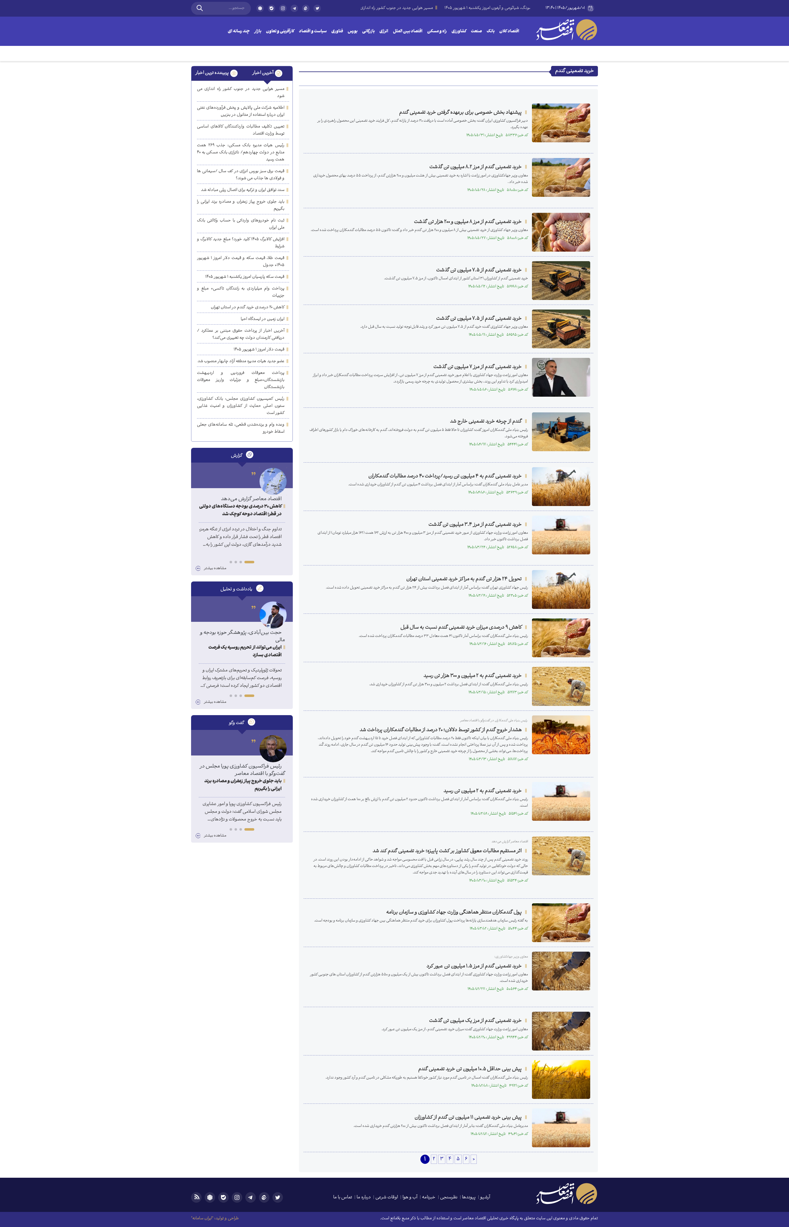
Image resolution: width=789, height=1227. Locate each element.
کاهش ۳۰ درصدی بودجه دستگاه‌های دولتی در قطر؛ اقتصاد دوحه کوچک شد (240, 510)
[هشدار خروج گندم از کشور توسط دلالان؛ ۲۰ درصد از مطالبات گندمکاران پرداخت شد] (561, 734)
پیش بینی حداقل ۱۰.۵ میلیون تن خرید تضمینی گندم (470, 1069)
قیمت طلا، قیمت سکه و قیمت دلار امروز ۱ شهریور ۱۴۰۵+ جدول (240, 262)
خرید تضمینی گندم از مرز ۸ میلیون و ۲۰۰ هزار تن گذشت (468, 221)
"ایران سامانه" (202, 1218)
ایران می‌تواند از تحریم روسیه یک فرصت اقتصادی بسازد (245, 651)
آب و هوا (410, 1197)
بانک (491, 31)
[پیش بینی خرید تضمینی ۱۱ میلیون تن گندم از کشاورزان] (561, 1127)
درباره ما (364, 1197)
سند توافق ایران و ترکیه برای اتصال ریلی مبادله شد (242, 190)
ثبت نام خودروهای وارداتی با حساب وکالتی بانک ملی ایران (240, 224)
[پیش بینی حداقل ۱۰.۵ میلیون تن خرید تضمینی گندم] (561, 1079)
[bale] (271, 8)
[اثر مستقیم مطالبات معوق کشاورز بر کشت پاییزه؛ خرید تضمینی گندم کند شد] (561, 855)
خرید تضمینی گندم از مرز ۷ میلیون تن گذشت (477, 366)
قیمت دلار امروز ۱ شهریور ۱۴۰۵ (259, 349)
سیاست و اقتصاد (313, 31)
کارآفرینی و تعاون (280, 31)
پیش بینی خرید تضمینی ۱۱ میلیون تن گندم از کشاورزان (468, 1117)
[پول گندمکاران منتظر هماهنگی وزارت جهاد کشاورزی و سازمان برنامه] (561, 922)
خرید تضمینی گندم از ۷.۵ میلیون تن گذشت (479, 270)
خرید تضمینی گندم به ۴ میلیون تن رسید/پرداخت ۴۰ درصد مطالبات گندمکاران (445, 476)
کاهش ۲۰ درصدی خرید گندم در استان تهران (247, 307)
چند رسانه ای (239, 31)
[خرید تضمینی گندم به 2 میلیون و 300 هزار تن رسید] (561, 686)
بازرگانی (368, 31)
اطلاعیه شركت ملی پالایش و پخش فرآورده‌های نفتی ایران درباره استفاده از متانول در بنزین (240, 111)
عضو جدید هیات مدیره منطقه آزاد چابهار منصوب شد (241, 361)
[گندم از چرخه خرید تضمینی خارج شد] (561, 431)
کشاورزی (459, 31)
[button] (249, 562)
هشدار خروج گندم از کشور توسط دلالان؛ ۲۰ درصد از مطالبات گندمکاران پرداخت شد (441, 730)
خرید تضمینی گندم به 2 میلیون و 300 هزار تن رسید (472, 675)
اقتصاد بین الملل (408, 31)
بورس (353, 31)
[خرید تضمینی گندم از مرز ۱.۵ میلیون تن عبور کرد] (561, 971)
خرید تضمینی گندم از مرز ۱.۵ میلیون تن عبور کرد (474, 966)
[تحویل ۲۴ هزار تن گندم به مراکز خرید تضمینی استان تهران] (561, 589)
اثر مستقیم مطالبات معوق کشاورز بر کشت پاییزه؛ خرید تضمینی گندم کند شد (447, 851)
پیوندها (469, 1197)
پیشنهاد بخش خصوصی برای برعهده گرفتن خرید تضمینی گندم (460, 112)
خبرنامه (428, 1197)
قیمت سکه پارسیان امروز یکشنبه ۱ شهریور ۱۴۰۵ (244, 277)
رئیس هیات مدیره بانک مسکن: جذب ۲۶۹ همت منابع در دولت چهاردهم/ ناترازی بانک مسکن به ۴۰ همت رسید (240, 152)
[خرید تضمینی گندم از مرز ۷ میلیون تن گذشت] (561, 377)
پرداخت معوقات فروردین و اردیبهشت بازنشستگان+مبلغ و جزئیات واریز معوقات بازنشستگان (240, 380)
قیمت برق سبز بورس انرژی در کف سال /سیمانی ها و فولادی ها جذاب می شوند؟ (240, 175)
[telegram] (294, 8)
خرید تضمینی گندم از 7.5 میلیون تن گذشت (479, 318)
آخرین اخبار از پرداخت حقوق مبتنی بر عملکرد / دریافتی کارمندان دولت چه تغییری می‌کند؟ (240, 334)
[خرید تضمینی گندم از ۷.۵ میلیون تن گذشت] (561, 280)
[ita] (305, 8)
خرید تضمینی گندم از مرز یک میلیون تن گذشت (475, 1020)
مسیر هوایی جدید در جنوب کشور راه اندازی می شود (240, 93)
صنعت (476, 31)
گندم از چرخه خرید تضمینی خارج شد (486, 421)
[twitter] (317, 10)
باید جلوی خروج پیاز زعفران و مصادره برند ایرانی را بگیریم (240, 205)
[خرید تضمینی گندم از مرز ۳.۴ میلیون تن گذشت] (561, 535)
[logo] (566, 29)
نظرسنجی (448, 1197)
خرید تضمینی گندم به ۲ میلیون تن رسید (483, 791)
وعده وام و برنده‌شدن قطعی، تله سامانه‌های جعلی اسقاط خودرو (240, 428)
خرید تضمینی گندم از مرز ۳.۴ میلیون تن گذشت (475, 524)
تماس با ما (342, 1197)
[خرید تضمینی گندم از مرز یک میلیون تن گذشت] (561, 1031)
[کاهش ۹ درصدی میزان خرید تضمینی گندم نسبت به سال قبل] (561, 637)
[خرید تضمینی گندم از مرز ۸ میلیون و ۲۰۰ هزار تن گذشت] (561, 232)
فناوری (337, 31)
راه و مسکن (437, 31)
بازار (257, 31)
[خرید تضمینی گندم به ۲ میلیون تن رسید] (561, 801)
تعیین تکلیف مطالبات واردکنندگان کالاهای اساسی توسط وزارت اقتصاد (240, 130)
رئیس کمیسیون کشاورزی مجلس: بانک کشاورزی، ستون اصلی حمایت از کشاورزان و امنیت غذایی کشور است (240, 406)
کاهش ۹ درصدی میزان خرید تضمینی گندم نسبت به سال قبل (461, 627)
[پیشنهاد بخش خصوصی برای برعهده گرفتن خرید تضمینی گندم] (561, 122)
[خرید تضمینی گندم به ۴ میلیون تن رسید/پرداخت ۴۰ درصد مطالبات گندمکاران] (561, 486)
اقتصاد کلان (509, 31)
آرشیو (485, 1197)
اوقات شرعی (386, 1197)
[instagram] (283, 8)
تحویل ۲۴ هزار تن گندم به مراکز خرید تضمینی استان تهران (464, 579)
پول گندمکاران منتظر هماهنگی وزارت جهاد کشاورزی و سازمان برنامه (454, 912)
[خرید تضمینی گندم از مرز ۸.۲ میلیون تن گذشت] (561, 177)
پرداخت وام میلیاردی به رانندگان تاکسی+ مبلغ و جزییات (240, 292)
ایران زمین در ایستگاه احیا (262, 319)
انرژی (383, 31)
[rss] (196, 1197)
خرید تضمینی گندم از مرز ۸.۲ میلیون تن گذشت (475, 167)
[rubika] (260, 8)
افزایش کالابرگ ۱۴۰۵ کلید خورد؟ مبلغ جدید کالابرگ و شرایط (240, 243)
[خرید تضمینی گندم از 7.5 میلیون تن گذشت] (561, 329)
